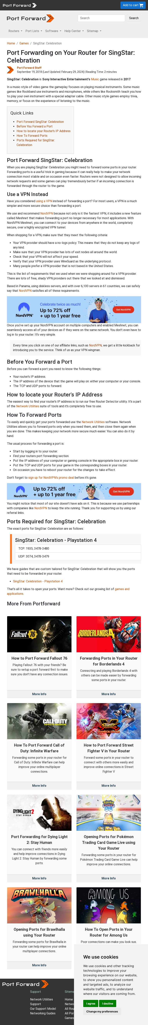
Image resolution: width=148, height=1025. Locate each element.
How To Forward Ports (32, 135)
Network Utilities (27, 406)
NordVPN (46, 213)
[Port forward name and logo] (19, 5)
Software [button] (52, 31)
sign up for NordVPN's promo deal (51, 477)
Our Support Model (43, 1009)
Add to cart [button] (131, 5)
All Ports (71, 1013)
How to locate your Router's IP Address (44, 131)
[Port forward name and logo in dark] (30, 18)
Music (95, 79)
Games (24, 43)
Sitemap (70, 992)
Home (11, 43)
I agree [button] (90, 1003)
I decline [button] (107, 1003)
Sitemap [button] (93, 31)
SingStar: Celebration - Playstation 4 (37, 581)
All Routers (72, 1009)
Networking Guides (43, 1013)
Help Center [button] (73, 31)
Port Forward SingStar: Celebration (40, 122)
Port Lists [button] (32, 31)
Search (134, 18)
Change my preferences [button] (102, 1011)
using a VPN (44, 201)
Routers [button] (14, 31)
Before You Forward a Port (35, 126)
